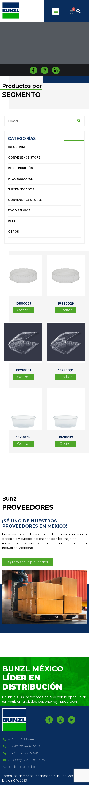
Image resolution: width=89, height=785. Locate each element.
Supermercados (21, 189)
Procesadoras (20, 178)
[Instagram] (44, 70)
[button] (55, 11)
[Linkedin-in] (56, 70)
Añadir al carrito (65, 310)
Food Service (19, 210)
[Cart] (71, 11)
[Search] (78, 121)
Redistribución (20, 168)
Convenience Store (24, 157)
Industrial (16, 147)
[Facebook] (33, 70)
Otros (13, 231)
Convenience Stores (25, 200)
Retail (13, 221)
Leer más (23, 310)
